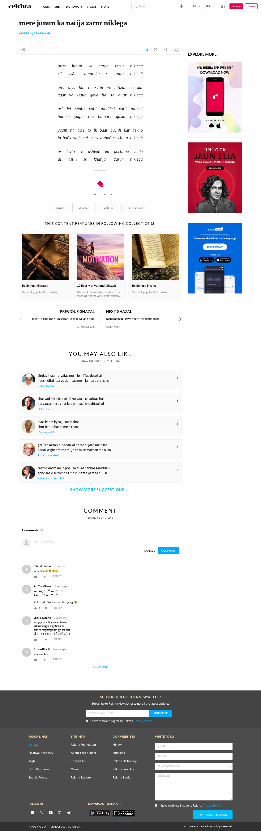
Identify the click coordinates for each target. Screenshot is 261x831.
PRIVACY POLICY (37, 826)
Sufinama (119, 752)
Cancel (149, 550)
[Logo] (19, 6)
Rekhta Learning (123, 769)
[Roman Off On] (147, 49)
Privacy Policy (143, 721)
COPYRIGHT (74, 826)
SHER (57, 6)
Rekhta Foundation (83, 744)
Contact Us (78, 761)
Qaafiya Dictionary (40, 752)
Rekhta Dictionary (125, 761)
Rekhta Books (122, 777)
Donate (251, 6)
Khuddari (84, 207)
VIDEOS (91, 6)
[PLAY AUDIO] (23, 49)
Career (75, 769)
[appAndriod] (100, 813)
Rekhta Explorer (81, 777)
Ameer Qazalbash (35, 33)
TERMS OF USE (57, 826)
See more (100, 666)
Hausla (60, 207)
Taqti (31, 761)
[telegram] (69, 813)
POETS (45, 6)
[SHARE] (165, 49)
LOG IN (210, 6)
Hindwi (117, 744)
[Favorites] (176, 49)
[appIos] (124, 813)
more (105, 6)
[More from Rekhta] (222, 6)
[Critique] (155, 49)
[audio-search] (181, 6)
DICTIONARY (74, 6)
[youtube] (51, 813)
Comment (168, 550)
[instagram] (60, 813)
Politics (108, 207)
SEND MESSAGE (217, 814)
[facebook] (33, 813)
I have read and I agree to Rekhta (121, 721)
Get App (236, 6)
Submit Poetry (37, 777)
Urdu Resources (38, 769)
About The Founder (83, 752)
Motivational (135, 207)
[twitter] (42, 813)
